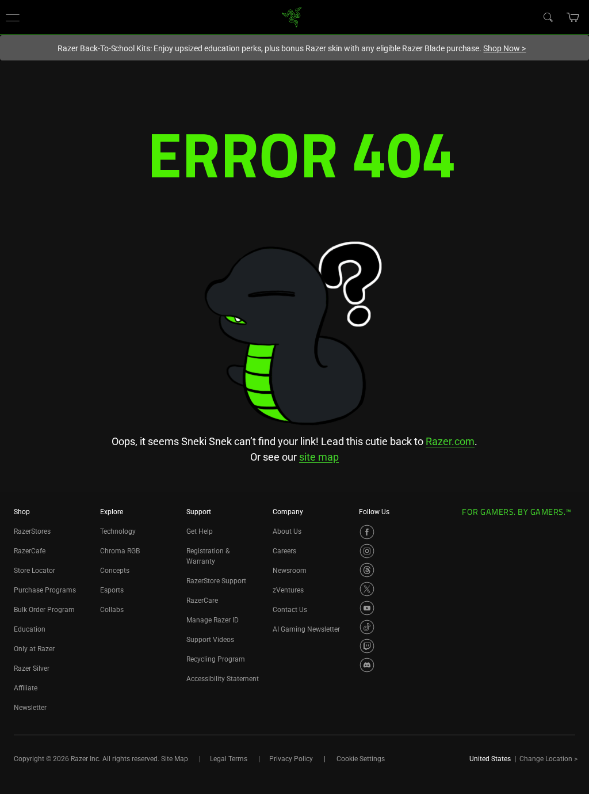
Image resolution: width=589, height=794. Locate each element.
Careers (284, 551)
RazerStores (32, 531)
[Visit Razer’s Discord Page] (367, 665)
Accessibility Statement (222, 679)
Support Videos (210, 640)
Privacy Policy (291, 759)
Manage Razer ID (212, 620)
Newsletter (30, 708)
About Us (287, 531)
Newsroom (290, 571)
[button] (13, 17)
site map (319, 457)
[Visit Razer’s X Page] (367, 589)
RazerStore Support (216, 581)
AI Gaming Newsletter (306, 629)
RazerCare (202, 601)
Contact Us (290, 610)
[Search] (547, 17)
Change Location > (548, 759)
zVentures (288, 590)
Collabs (112, 610)
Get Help (199, 531)
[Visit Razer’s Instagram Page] (367, 551)
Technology (118, 531)
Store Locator (34, 571)
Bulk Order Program (44, 610)
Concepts (114, 571)
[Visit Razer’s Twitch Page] (367, 646)
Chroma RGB (120, 551)
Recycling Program (215, 659)
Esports (112, 590)
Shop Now (504, 48)
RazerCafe (29, 551)
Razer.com (450, 441)
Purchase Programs (45, 590)
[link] (292, 16)
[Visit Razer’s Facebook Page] (367, 532)
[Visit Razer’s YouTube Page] (367, 608)
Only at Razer (34, 649)
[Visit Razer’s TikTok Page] (367, 627)
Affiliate (25, 688)
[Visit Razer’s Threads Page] (367, 570)
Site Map (174, 759)
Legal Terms (228, 759)
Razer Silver (31, 668)
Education (29, 629)
